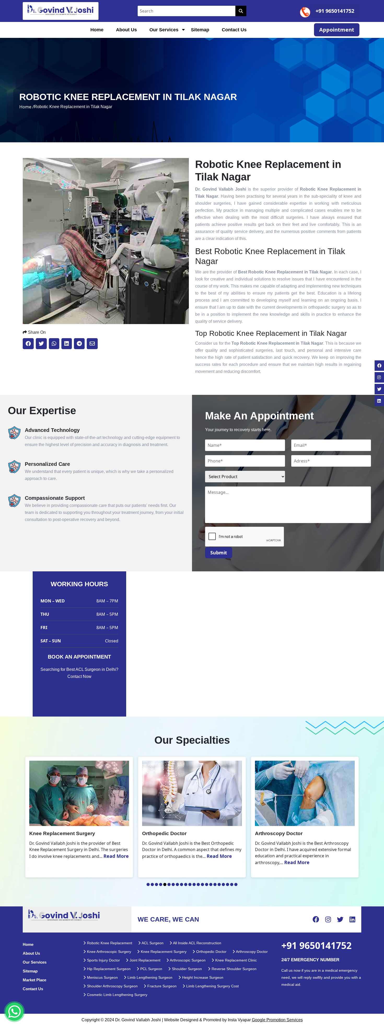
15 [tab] (206, 884)
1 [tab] (148, 884)
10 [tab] (185, 884)
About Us (126, 29)
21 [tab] (231, 884)
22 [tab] (235, 884)
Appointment (336, 29)
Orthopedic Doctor (210, 951)
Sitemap (200, 29)
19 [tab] (223, 884)
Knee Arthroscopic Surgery (108, 951)
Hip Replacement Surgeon (108, 969)
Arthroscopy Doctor (251, 951)
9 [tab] (181, 884)
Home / (26, 107)
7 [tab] (173, 884)
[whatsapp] (14, 1011)
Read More (111, 856)
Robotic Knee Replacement (109, 943)
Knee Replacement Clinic (235, 960)
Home (96, 29)
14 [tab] (202, 884)
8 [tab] (177, 884)
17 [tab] (215, 884)
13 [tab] (198, 884)
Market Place (34, 980)
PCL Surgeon (150, 969)
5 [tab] (164, 884)
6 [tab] (169, 884)
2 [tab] (152, 884)
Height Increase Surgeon (202, 977)
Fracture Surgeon (161, 986)
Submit (218, 552)
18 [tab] (219, 884)
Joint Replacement (144, 960)
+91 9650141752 (335, 10)
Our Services (163, 29)
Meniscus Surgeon (102, 977)
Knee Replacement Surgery (163, 951)
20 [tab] (227, 884)
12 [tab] (194, 884)
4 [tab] (160, 884)
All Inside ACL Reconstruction (196, 943)
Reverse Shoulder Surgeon (234, 969)
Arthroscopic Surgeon (187, 960)
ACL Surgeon (152, 943)
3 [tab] (156, 884)
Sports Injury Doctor (103, 960)
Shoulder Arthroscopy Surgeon (112, 986)
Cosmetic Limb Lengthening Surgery (116, 995)
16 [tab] (210, 884)
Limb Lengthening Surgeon (149, 977)
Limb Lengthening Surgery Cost (212, 986)
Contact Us (234, 29)
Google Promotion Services (277, 1020)
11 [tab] (189, 884)
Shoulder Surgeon (186, 969)
